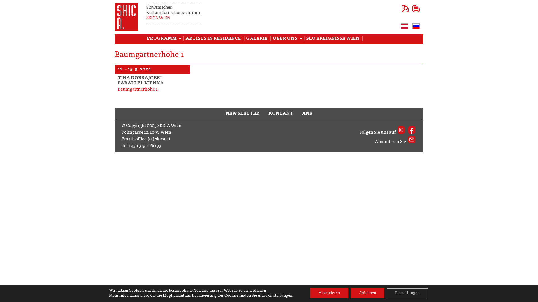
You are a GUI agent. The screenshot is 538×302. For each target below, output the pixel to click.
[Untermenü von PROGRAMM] (180, 38)
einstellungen (280, 296)
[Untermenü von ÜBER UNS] (301, 38)
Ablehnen (367, 293)
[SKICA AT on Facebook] (411, 132)
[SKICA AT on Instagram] (401, 132)
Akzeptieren (329, 293)
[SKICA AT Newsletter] (411, 142)
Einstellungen (407, 293)
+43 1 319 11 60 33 (145, 146)
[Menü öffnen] (409, 8)
